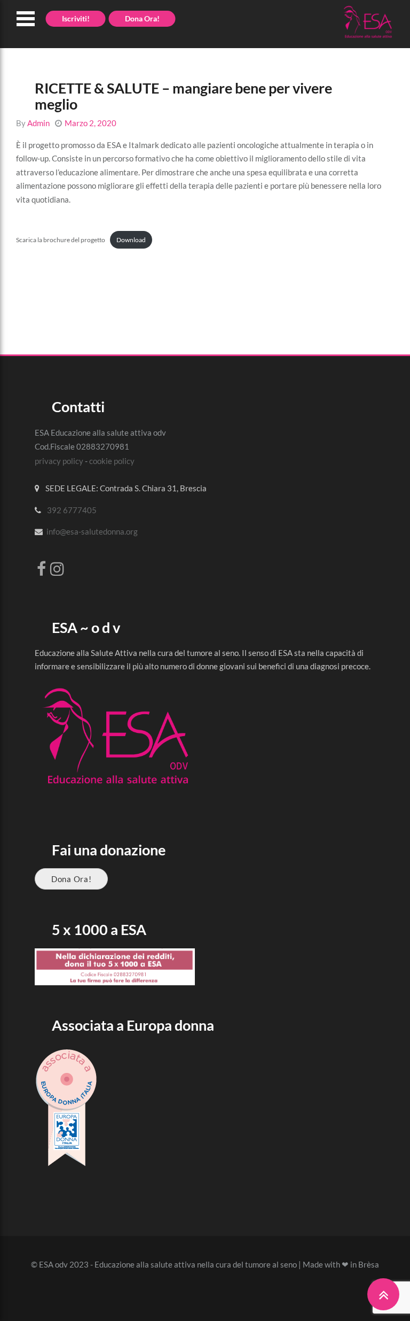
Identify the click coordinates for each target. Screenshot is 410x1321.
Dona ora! (142, 18)
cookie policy (112, 461)
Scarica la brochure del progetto (60, 240)
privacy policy (59, 461)
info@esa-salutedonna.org (92, 531)
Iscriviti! (76, 18)
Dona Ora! (71, 879)
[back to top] (383, 1294)
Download (131, 240)
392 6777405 (72, 510)
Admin (38, 123)
